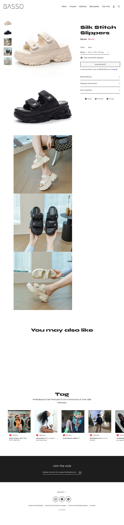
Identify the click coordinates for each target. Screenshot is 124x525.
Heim (64, 6)
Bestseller (94, 6)
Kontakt (93, 505)
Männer (83, 6)
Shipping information (88, 83)
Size (89, 47)
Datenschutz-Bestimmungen (55, 505)
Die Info (106, 6)
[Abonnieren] (79, 472)
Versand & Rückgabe (35, 505)
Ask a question (86, 90)
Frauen (73, 6)
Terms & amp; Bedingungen (78, 505)
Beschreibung (85, 77)
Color (82, 47)
